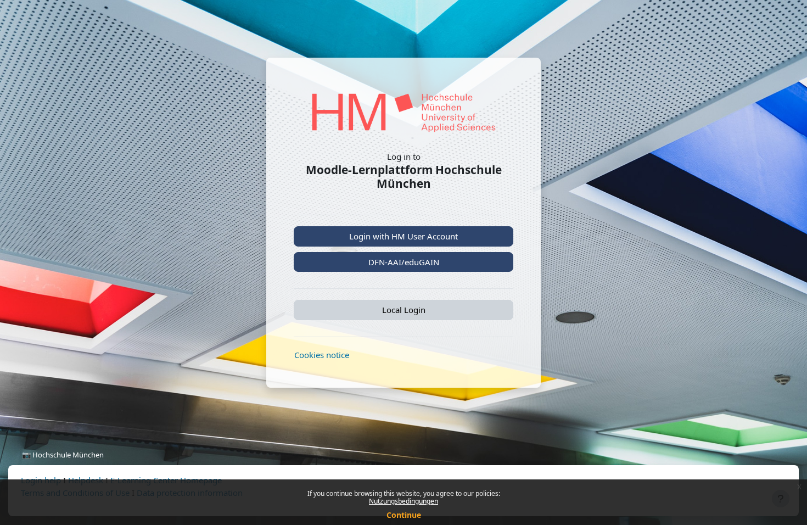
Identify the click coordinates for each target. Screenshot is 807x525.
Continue (403, 515)
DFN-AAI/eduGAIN (403, 261)
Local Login (403, 309)
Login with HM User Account (403, 236)
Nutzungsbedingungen (403, 501)
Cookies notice (321, 354)
